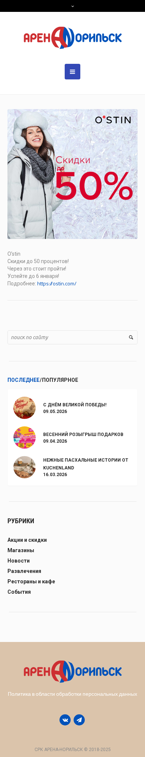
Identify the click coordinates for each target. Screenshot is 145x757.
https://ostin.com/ (57, 283)
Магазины (20, 550)
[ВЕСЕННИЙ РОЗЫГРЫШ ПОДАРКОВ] (24, 437)
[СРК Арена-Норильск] (73, 38)
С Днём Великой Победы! (74, 404)
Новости (18, 561)
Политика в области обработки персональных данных (72, 694)
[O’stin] (72, 173)
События (19, 592)
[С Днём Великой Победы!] (24, 407)
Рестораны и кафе (31, 581)
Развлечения (24, 571)
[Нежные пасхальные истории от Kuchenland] (24, 467)
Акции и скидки (27, 540)
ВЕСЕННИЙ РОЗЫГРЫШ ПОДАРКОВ (83, 434)
